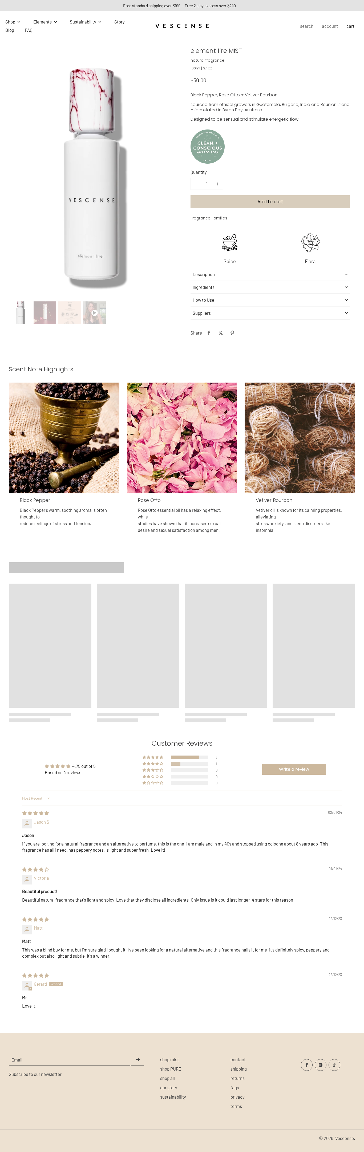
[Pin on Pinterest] (232, 333)
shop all (167, 1078)
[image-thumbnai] (20, 312)
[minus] (196, 184)
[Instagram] (320, 1065)
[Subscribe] (137, 1059)
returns (237, 1078)
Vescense (344, 1138)
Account (330, 26)
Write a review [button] (294, 769)
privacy (237, 1096)
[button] (270, 201)
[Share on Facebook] (209, 333)
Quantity (199, 172)
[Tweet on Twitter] (221, 333)
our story (168, 1087)
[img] (35, 813)
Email (16, 1059)
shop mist (169, 1059)
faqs (234, 1087)
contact (238, 1059)
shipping (238, 1068)
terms (236, 1106)
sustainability (173, 1096)
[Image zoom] (91, 175)
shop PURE (170, 1068)
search (306, 26)
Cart (350, 26)
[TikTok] (334, 1065)
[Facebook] (307, 1065)
